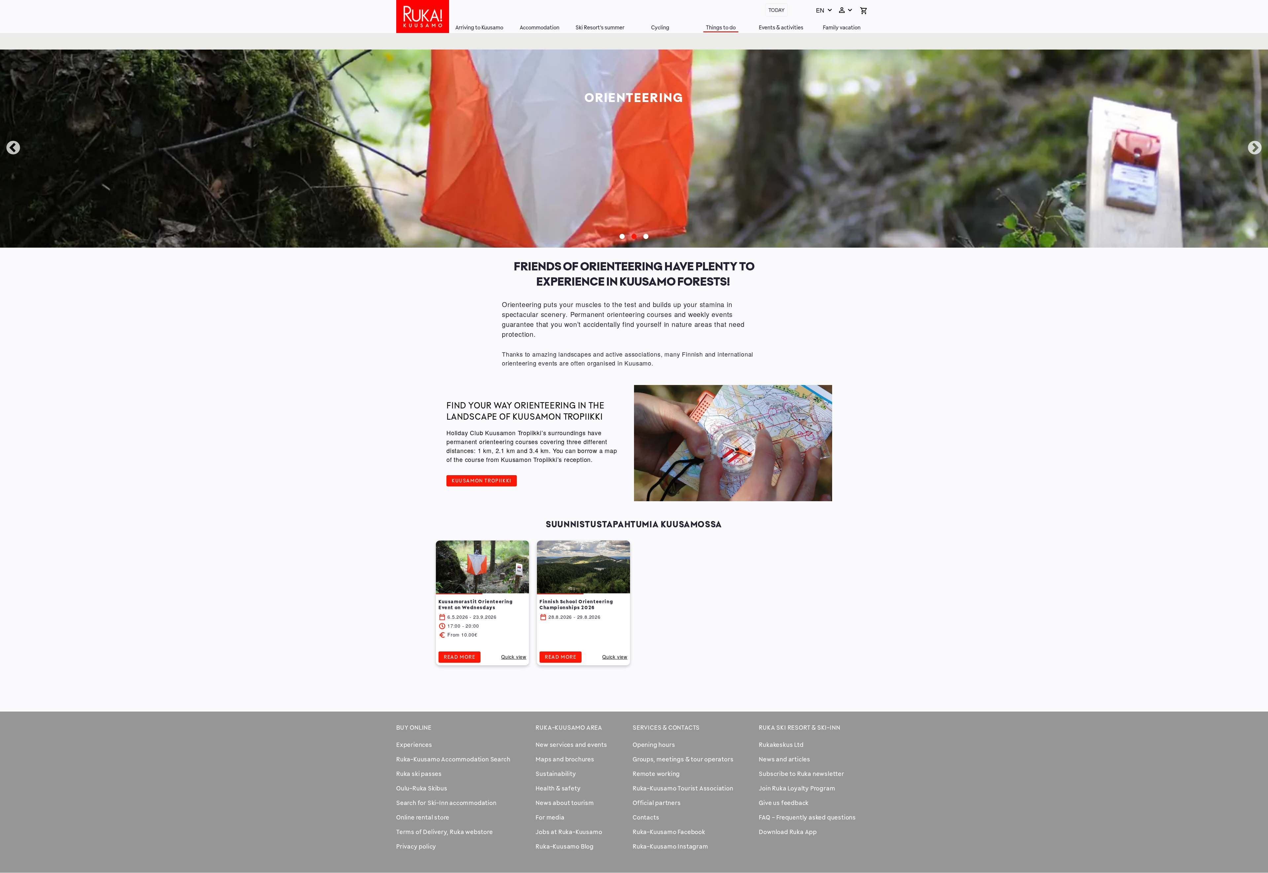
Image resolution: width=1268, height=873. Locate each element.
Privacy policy (416, 846)
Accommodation (539, 27)
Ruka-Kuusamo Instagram (670, 846)
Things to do (721, 27)
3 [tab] (646, 236)
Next (1255, 148)
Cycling (660, 27)
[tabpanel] (634, 149)
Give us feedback (784, 802)
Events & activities (781, 27)
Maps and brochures (565, 759)
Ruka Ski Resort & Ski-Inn (799, 727)
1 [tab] (622, 236)
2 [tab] (634, 236)
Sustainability (556, 773)
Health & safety (558, 788)
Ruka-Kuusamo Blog (565, 846)
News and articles (784, 759)
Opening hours (654, 744)
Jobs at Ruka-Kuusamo (569, 831)
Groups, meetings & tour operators (683, 759)
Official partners (657, 802)
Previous (13, 148)
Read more (459, 657)
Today (776, 9)
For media (550, 817)
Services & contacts (666, 727)
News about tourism (565, 802)
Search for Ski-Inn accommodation (446, 802)
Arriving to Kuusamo (479, 27)
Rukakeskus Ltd (781, 744)
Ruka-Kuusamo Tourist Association (683, 788)
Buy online (414, 727)
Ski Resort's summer (600, 27)
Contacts (646, 817)
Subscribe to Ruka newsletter (801, 773)
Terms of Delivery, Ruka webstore (444, 831)
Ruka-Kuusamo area (569, 727)
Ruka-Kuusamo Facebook (669, 831)
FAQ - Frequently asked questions (807, 817)
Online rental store (422, 817)
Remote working (656, 773)
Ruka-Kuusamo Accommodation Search (453, 759)
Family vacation (842, 27)
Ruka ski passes (419, 773)
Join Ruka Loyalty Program (797, 788)
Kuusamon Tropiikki (481, 480)
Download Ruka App (788, 831)
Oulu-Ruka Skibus (421, 788)
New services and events (571, 744)
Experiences (414, 744)
